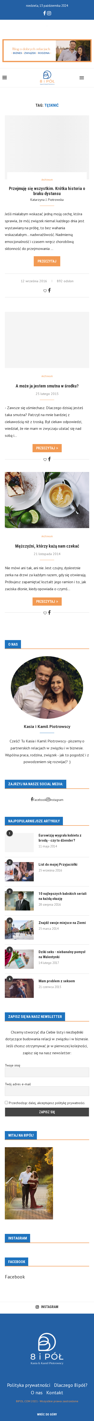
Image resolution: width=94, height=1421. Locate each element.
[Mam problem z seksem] (19, 988)
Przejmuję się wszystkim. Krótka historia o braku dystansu (47, 191)
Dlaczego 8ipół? (70, 1385)
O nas (37, 1392)
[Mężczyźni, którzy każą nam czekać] (47, 500)
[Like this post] (45, 291)
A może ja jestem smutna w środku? (47, 385)
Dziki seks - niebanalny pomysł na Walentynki (62, 954)
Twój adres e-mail (18, 1084)
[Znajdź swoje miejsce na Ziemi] (19, 930)
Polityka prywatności (28, 1385)
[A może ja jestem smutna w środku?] (47, 340)
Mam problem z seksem (57, 981)
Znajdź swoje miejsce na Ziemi (62, 923)
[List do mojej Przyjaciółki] (19, 871)
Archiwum (47, 179)
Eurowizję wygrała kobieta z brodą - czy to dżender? (60, 838)
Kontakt (54, 1392)
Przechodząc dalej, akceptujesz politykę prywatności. (47, 1103)
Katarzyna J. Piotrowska (47, 199)
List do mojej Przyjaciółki (58, 864)
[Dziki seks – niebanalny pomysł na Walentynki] (19, 959)
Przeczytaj (47, 261)
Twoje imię (12, 1065)
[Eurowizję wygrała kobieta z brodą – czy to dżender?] (19, 842)
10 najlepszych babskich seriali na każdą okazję (63, 896)
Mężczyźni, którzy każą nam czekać (47, 546)
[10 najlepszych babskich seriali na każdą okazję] (19, 900)
